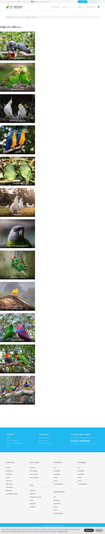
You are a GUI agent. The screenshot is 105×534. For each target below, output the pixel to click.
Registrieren (94, 1)
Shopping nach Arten (35, 497)
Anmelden (82, 1)
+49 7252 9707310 (11, 1)
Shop (72, 7)
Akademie (79, 7)
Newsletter (46, 1)
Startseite (17, 17)
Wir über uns (9, 471)
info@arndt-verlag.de (24, 1)
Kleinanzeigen (90, 7)
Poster (55, 481)
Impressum (9, 481)
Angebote (32, 490)
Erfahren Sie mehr (62, 531)
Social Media (9, 487)
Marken (65, 7)
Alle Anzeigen (33, 471)
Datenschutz (9, 484)
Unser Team (9, 474)
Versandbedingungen (12, 494)
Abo (55, 467)
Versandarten (44, 434)
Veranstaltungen (58, 484)
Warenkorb (33, 503)
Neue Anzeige (33, 474)
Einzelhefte (57, 471)
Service (8, 477)
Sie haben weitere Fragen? (81, 434)
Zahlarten (10, 434)
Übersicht (32, 467)
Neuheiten (33, 494)
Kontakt (8, 467)
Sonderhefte (57, 474)
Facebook (39, 1)
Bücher (56, 477)
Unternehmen (55, 7)
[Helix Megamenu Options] (98, 6)
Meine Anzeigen (34, 477)
